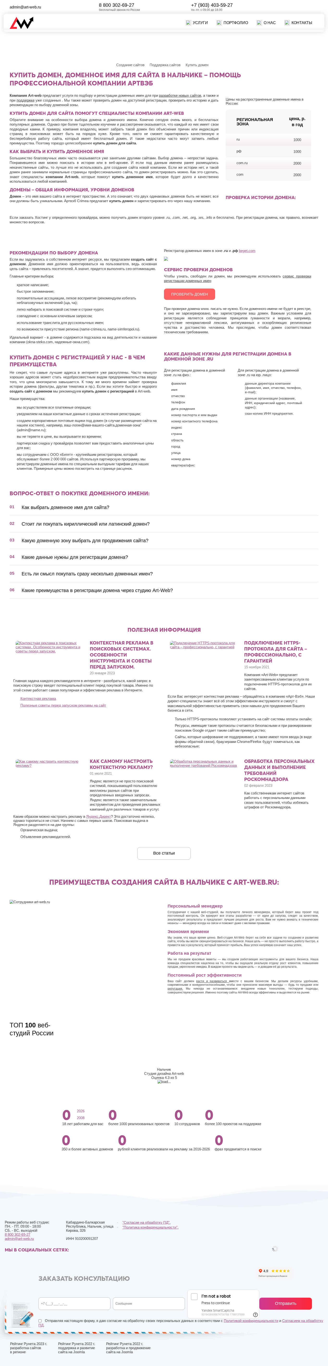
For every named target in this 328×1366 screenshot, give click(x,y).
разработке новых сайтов (180, 95)
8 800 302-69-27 (116, 5)
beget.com (247, 251)
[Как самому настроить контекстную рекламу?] (50, 765)
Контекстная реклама (38, 698)
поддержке (26, 100)
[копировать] (45, 7)
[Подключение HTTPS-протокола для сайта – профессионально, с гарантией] (204, 647)
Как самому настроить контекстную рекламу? (121, 764)
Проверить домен (189, 294)
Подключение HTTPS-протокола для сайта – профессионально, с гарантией (275, 652)
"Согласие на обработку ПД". (146, 1222)
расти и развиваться (212, 981)
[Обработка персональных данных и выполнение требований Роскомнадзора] (204, 765)
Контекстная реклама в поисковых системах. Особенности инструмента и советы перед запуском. (121, 655)
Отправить (285, 1303)
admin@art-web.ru (25, 7)
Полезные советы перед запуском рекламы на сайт (63, 705)
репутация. (175, 988)
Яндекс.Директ (98, 816)
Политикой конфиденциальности (251, 1321)
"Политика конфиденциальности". (150, 1227)
